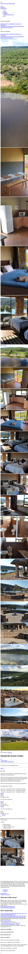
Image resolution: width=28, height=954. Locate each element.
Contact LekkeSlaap (5, 913)
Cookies (17, 924)
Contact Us (10, 27)
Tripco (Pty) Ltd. (6, 921)
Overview (3, 761)
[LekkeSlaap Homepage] (4, 8)
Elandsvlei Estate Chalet (8, 14)
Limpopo (5, 12)
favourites (16, 23)
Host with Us (22, 913)
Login (20, 23)
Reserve (2, 768)
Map (6, 761)
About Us (6, 27)
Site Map (2, 920)
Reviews (12, 761)
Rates (8, 761)
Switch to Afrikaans (10, 23)
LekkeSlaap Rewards (5, 26)
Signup (2, 27)
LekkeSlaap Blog (20, 26)
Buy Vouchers (13, 26)
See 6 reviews (4, 760)
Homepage (3, 23)
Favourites (3, 7)
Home (4, 11)
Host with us (3, 25)
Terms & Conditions (7, 920)
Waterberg (5, 13)
